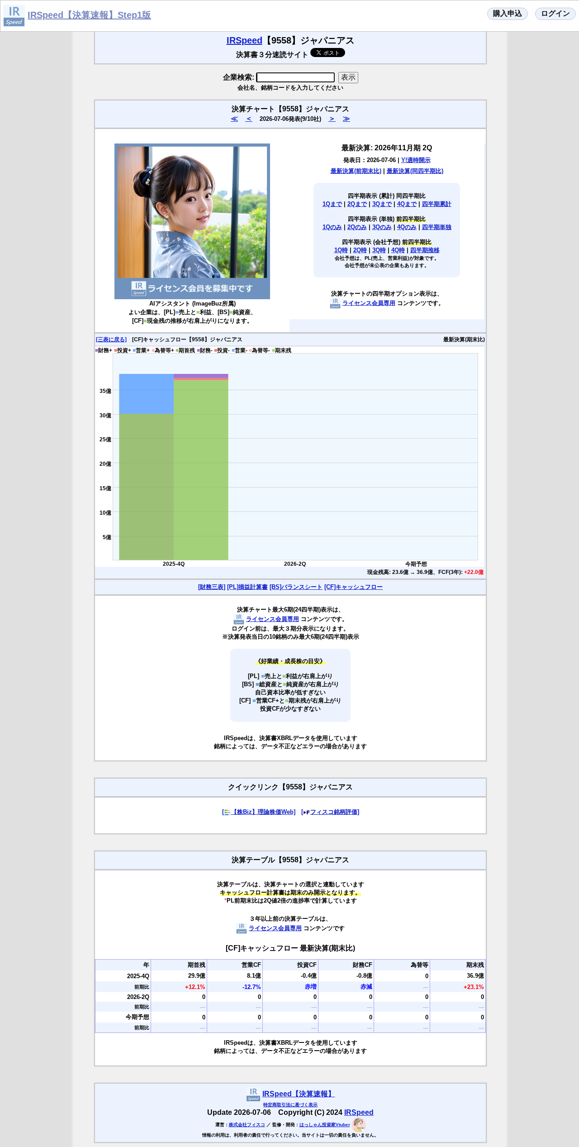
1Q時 (341, 250)
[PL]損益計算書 (247, 586)
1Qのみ (332, 227)
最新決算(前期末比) (356, 170)
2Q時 (360, 250)
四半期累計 (436, 204)
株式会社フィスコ (247, 1124)
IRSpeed (244, 40)
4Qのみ (407, 227)
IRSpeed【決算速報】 (298, 1094)
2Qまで (357, 204)
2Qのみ (357, 227)
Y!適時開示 (416, 160)
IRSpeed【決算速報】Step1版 (89, 15)
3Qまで (382, 204)
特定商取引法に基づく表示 (290, 1104)
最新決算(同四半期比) (415, 170)
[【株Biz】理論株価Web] (258, 811)
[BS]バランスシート (296, 586)
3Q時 (379, 250)
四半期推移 (425, 250)
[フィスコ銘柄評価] (330, 811)
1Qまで (332, 204)
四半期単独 (436, 227)
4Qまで (407, 204)
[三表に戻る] (111, 339)
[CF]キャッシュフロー (353, 586)
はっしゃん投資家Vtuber (324, 1124)
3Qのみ (382, 227)
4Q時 (398, 250)
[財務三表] (211, 586)
